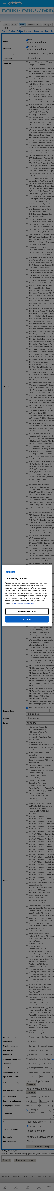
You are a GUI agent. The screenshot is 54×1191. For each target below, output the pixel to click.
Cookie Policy (18, 603)
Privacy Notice (30, 603)
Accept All (27, 619)
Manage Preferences (27, 611)
